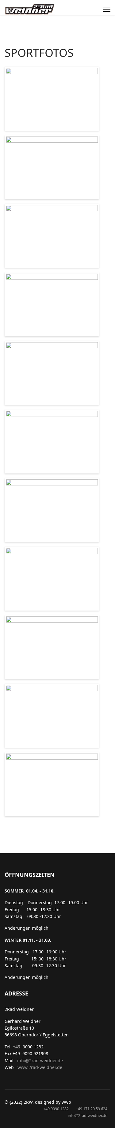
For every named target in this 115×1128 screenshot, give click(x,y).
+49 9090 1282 (56, 1108)
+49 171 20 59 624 (91, 1108)
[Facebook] (95, 9)
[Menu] (106, 9)
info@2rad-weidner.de (40, 1060)
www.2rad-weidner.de (39, 1067)
